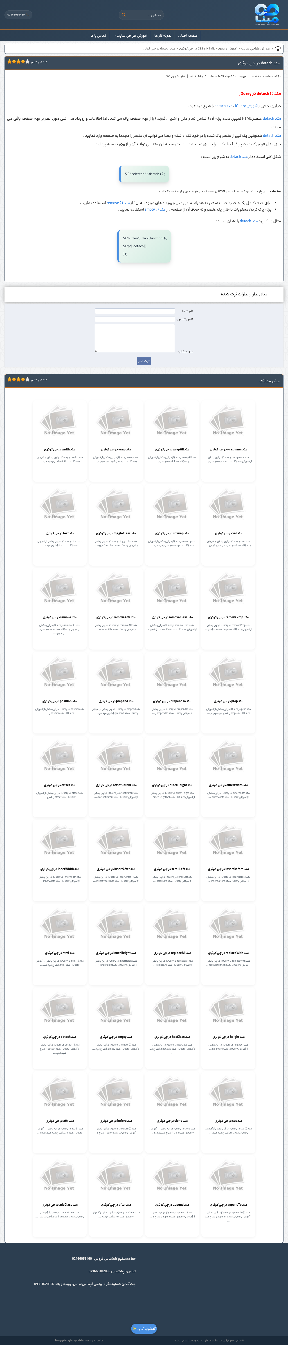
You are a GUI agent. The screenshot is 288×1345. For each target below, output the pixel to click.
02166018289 (98, 1271)
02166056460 (18, 14)
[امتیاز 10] (28, 61)
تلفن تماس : (184, 319)
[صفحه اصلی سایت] (267, 15)
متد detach (223, 106)
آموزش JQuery (246, 106)
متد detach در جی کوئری (159, 48)
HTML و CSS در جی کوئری (197, 48)
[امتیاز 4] (15, 61)
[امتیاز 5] (17, 61)
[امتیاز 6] (19, 61)
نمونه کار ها (162, 35)
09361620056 (44, 1284)
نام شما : (187, 311)
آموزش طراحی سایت (132, 35)
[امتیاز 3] (13, 61)
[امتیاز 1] (8, 61)
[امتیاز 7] (22, 61)
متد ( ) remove (118, 203)
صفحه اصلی (188, 35)
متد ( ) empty (155, 209)
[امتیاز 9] (26, 61)
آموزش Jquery (228, 48)
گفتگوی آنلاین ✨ (144, 1328)
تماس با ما (98, 35)
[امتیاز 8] (24, 61)
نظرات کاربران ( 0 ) (175, 76)
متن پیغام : (186, 351)
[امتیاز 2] (10, 61)
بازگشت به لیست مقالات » (266, 76)
